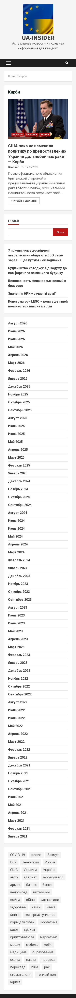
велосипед (18, 892)
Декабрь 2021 (19, 765)
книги (14, 914)
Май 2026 (15, 347)
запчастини (50, 899)
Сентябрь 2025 (20, 410)
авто (14, 877)
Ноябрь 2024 (18, 489)
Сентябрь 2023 (20, 600)
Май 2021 (15, 805)
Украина (30, 869)
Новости (17, 134)
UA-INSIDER (38, 38)
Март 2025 (16, 457)
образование (43, 952)
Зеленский (30, 862)
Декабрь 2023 (19, 576)
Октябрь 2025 (19, 402)
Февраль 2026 (19, 371)
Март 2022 (16, 742)
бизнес (31, 884)
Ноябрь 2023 (18, 584)
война (15, 899)
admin (15, 167)
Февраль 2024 (19, 560)
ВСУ (13, 862)
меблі (48, 944)
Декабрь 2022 (19, 671)
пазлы (31, 959)
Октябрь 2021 (19, 781)
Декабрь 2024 (19, 481)
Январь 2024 (17, 568)
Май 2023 (15, 631)
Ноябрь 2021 (18, 773)
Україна (49, 869)
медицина (18, 952)
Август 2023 (17, 607)
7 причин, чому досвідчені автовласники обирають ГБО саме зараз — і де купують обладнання (35, 255)
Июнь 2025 (16, 434)
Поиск (13, 221)
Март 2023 (16, 647)
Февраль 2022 (19, 749)
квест (50, 907)
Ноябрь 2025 (18, 394)
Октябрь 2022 (19, 686)
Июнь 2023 (16, 623)
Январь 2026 (17, 378)
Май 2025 (15, 442)
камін (36, 907)
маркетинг (48, 937)
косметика (48, 922)
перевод (48, 959)
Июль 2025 (16, 426)
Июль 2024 (16, 521)
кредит (29, 929)
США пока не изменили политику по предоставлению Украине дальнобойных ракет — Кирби (38, 119)
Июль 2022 (16, 710)
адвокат (30, 877)
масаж (15, 944)
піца (34, 967)
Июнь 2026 (16, 339)
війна (30, 899)
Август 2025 (17, 418)
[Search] (66, 63)
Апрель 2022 (18, 734)
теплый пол (46, 974)
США (14, 869)
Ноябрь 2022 (18, 678)
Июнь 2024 (16, 528)
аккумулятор (53, 877)
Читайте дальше (23, 201)
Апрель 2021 (18, 813)
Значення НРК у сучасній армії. (32, 293)
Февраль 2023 (19, 655)
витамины (41, 892)
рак (47, 967)
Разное (45, 134)
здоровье (18, 907)
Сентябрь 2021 (20, 789)
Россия (50, 862)
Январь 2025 (17, 473)
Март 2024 (16, 552)
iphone (36, 854)
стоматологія (20, 974)
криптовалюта (22, 937)
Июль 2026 (16, 331)
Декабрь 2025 (19, 386)
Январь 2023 (17, 663)
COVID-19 (17, 854)
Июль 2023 (16, 615)
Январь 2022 (17, 757)
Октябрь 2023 (19, 592)
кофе (14, 929)
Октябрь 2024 (19, 497)
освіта (15, 959)
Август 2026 (17, 323)
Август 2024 (17, 513)
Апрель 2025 (18, 450)
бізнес (47, 884)
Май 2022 (15, 726)
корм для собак (22, 922)
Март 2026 (16, 363)
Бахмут (53, 854)
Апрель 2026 (18, 355)
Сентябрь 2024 (20, 505)
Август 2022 (17, 702)
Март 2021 (16, 821)
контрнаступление (40, 914)
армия (15, 884)
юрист (15, 982)
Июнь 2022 (16, 718)
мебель (32, 944)
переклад (17, 967)
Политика (31, 134)
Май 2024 (15, 536)
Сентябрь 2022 (20, 694)
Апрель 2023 (18, 639)
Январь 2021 (17, 836)
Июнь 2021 (16, 797)
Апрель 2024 (18, 544)
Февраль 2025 (19, 465)
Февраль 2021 (19, 828)
